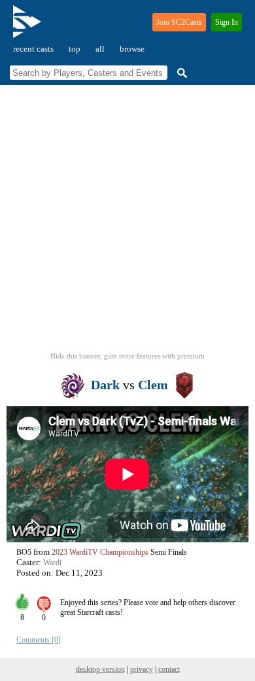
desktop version (100, 669)
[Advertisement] (127, 222)
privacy (141, 669)
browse (132, 49)
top (74, 49)
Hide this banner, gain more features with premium (127, 356)
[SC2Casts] (29, 27)
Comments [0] (38, 639)
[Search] (180, 73)
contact (169, 669)
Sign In (226, 22)
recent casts (33, 49)
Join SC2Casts (179, 22)
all (100, 49)
